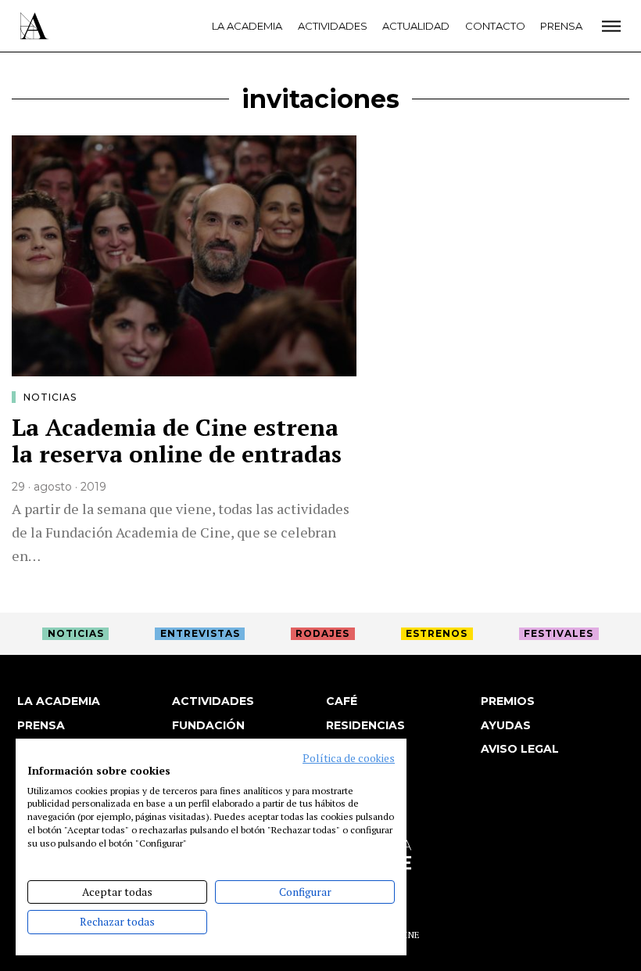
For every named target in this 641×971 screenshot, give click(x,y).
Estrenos (436, 633)
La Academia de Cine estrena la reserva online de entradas (177, 440)
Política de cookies (349, 758)
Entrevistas (200, 633)
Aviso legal (520, 749)
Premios (508, 701)
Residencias (365, 725)
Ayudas (506, 725)
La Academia (247, 26)
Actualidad (415, 26)
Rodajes (322, 633)
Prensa (561, 26)
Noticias (50, 397)
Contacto (495, 26)
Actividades (332, 26)
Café (341, 701)
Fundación (208, 725)
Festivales (558, 633)
